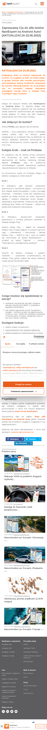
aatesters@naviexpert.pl (22, 432)
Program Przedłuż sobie (10, 679)
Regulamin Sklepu (8, 702)
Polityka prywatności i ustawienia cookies (9, 691)
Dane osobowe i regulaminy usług (11, 674)
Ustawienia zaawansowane (22, 391)
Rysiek (26, 644)
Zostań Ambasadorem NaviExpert (9, 697)
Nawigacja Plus (7, 648)
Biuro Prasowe (28, 673)
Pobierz (39, 726)
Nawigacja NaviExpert (15, 12)
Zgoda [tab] (7, 344)
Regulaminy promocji (9, 686)
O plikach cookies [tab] (36, 344)
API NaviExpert (28, 661)
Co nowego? (18, 504)
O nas (26, 689)
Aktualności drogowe (22, 473)
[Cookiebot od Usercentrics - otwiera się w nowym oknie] (33, 337)
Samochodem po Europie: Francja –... (24, 629)
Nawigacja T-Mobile (8, 652)
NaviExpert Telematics (31, 652)
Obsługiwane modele (9, 683)
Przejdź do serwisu (23, 384)
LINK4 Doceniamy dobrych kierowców (32, 657)
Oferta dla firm (28, 693)
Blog (3, 12)
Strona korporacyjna (30, 686)
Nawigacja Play (7, 644)
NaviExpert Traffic (29, 648)
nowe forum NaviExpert (26, 411)
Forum (26, 677)
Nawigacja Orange (8, 656)
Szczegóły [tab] (20, 344)
